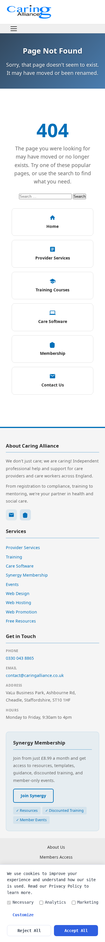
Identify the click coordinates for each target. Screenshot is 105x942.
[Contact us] (11, 514)
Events (12, 584)
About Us (56, 847)
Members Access (56, 857)
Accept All (76, 930)
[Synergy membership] (25, 514)
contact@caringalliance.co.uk (35, 675)
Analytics (55, 902)
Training (14, 557)
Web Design (17, 593)
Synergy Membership (27, 575)
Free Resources (21, 621)
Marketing (87, 902)
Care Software (20, 566)
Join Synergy (33, 795)
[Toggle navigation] (14, 28)
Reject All (29, 930)
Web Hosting (18, 602)
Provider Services (23, 547)
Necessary (23, 902)
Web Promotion (21, 612)
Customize (23, 914)
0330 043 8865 (20, 658)
